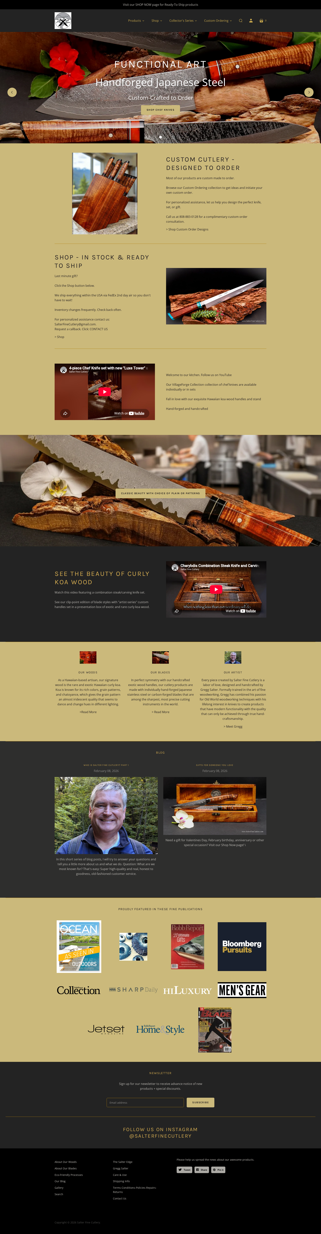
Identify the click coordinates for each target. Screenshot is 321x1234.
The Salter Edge (122, 1162)
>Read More (88, 712)
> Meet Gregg (233, 726)
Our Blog (60, 1181)
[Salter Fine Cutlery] (63, 20)
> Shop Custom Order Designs (187, 229)
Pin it (220, 1169)
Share (203, 1169)
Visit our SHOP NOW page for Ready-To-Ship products (160, 5)
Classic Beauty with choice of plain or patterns (160, 493)
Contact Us (119, 1198)
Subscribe (200, 1102)
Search (59, 1194)
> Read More (160, 712)
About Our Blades (66, 1168)
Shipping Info (121, 1181)
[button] (136, 21)
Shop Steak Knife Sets (160, 109)
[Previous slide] (12, 92)
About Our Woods (66, 1162)
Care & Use (120, 1175)
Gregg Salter (120, 1168)
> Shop (59, 337)
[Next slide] (309, 92)
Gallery (59, 1187)
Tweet (186, 1169)
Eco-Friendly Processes (69, 1175)
